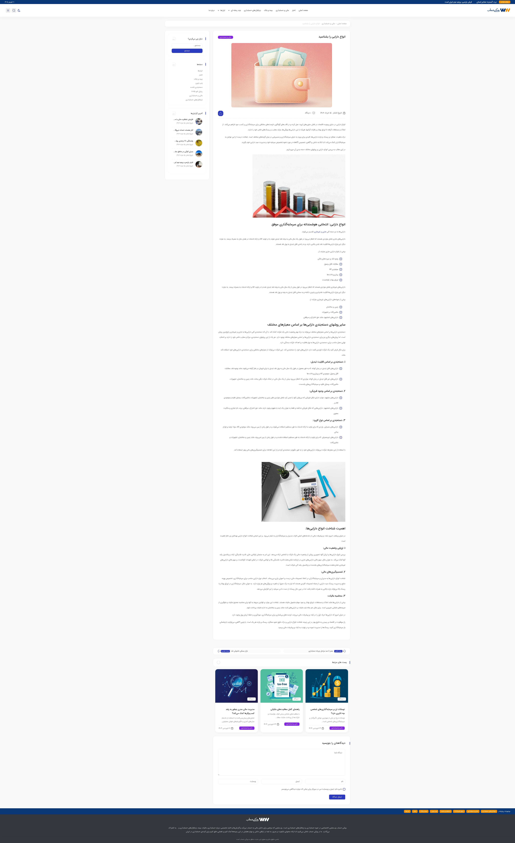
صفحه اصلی (303, 10)
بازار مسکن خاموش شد (239, 651)
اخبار (293, 10)
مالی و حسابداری (282, 10)
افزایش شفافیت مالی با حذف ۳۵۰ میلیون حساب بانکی (183, 119)
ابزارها (200, 71)
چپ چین (199, 83)
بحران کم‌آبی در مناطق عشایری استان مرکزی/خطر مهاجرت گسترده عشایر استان (183, 151)
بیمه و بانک (268, 10)
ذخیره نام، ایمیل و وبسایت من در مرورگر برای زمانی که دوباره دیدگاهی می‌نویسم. (311, 789)
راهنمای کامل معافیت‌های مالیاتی (285, 709)
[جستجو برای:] (187, 45)
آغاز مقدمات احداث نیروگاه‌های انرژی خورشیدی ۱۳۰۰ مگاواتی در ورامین (183, 130)
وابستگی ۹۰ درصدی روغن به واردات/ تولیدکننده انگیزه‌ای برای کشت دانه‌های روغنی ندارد (183, 141)
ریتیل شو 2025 (197, 91)
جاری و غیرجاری (320, 231)
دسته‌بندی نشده (196, 87)
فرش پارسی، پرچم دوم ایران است (183, 162)
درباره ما (212, 10)
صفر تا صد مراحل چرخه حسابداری (321, 651)
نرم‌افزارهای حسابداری (252, 10)
